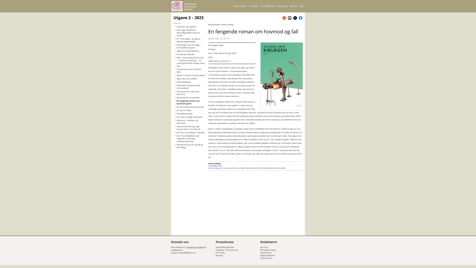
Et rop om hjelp (184, 110)
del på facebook (300, 18)
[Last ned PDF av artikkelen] (284, 18)
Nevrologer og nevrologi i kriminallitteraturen (188, 46)
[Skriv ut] (290, 18)
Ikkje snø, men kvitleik (187, 78)
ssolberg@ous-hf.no (215, 166)
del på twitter (295, 18)
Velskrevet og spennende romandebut (188, 86)
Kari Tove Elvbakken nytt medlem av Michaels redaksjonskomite (188, 138)
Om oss (293, 6)
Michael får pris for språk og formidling (190, 146)
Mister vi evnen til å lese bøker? (191, 75)
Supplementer (267, 6)
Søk (302, 6)
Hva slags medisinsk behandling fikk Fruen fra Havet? (188, 33)
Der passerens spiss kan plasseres (188, 93)
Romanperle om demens (188, 97)
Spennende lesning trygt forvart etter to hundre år (189, 128)
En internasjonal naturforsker (190, 107)
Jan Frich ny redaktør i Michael (191, 132)
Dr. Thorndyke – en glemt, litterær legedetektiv (189, 40)
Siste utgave (239, 6)
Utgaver (253, 6)
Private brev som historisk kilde (189, 70)
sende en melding (195, 247)
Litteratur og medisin (186, 26)
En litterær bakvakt (185, 54)
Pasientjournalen (185, 113)
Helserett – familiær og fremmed (187, 121)
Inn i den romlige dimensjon (190, 117)
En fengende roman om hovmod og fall (188, 102)
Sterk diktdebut (184, 82)
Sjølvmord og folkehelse (188, 51)
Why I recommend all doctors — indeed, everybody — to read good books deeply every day (191, 61)
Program (282, 6)
